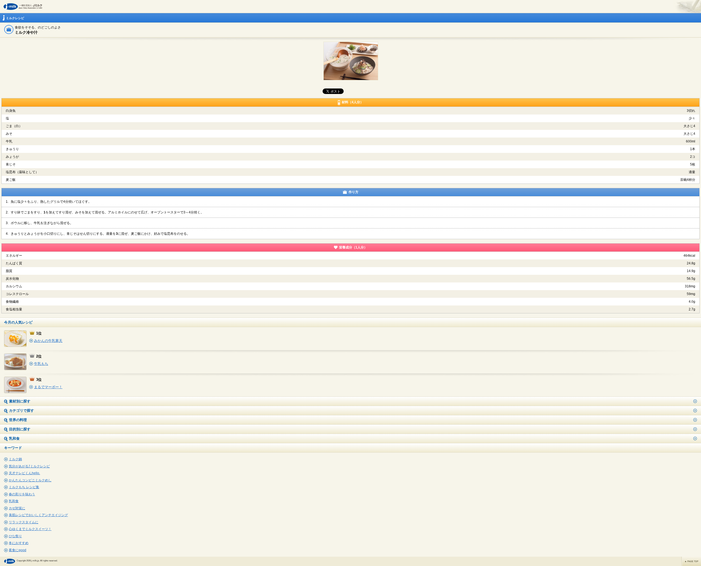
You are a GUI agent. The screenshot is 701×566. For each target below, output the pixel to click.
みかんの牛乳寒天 (48, 341)
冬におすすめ (18, 543)
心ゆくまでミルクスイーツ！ (30, 529)
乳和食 (14, 501)
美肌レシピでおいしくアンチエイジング (38, 515)
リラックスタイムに (23, 522)
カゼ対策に (17, 508)
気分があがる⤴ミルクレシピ (29, 466)
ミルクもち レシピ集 (24, 487)
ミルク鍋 (15, 459)
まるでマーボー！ (48, 387)
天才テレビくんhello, (24, 473)
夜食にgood (17, 550)
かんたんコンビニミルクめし (30, 480)
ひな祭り (15, 536)
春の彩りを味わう (22, 494)
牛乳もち (41, 364)
